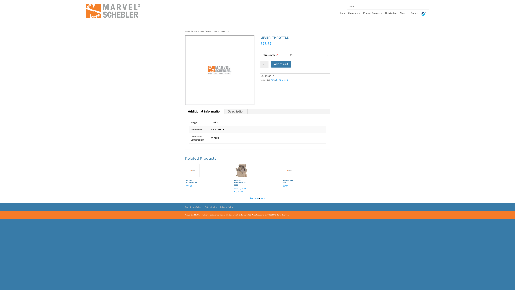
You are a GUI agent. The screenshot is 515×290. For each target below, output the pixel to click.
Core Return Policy (193, 207)
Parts (208, 31)
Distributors (391, 13)
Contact (414, 13)
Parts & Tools (198, 31)
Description (236, 111)
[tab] (205, 111)
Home (342, 13)
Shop (402, 13)
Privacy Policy (226, 207)
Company (353, 13)
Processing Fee (270, 55)
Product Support (371, 13)
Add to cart (281, 64)
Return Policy (211, 207)
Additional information (205, 111)
